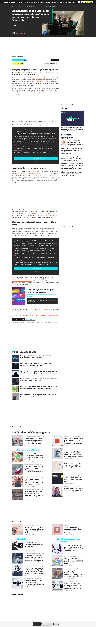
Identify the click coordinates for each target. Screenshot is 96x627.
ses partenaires (18, 150)
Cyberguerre (68, 6)
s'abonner (89, 2)
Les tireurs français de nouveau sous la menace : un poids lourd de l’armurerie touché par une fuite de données (34, 558)
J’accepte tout (37, 158)
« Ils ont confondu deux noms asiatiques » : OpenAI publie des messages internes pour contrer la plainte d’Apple (73, 586)
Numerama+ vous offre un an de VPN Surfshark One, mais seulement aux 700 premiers (73, 478)
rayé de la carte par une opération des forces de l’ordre (30, 173)
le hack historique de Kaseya (44, 123)
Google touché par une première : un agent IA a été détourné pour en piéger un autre (74, 560)
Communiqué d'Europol (32, 315)
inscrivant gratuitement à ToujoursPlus (39, 309)
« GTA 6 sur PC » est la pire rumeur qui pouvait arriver (73, 489)
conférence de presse (34, 230)
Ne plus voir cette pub (18, 56)
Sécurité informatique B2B (49, 322)
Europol (15, 322)
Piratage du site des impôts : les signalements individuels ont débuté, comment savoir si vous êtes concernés (71, 151)
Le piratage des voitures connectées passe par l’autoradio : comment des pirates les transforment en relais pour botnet (34, 494)
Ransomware (30, 322)
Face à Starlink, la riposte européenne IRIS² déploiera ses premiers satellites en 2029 (34, 529)
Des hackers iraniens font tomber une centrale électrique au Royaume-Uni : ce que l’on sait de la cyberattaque (33, 469)
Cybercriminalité (79, 6)
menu (20, 2)
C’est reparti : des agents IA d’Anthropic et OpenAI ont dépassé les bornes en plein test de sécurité (74, 548)
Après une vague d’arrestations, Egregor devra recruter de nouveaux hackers (36, 364)
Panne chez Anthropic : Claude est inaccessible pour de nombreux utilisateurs (72, 529)
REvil (38, 322)
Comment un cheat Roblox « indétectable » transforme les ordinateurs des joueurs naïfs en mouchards (34, 583)
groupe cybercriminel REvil (39, 78)
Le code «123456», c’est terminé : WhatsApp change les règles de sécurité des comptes (34, 456)
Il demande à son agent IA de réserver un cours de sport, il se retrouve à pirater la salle (71, 158)
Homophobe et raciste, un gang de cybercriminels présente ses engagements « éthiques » (38, 395)
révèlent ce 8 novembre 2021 (40, 81)
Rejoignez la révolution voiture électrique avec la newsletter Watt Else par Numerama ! (37, 356)
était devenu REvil (28, 213)
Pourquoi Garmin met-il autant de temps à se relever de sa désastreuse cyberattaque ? (39, 379)
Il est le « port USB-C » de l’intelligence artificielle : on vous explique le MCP (73, 465)
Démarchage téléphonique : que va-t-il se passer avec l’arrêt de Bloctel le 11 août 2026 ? (71, 173)
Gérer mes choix (36, 161)
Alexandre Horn (20, 33)
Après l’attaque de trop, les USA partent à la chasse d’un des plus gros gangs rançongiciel (38, 372)
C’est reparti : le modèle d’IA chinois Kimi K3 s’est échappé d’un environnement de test (33, 545)
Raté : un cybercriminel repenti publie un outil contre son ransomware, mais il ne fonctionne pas (39, 387)
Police (22, 322)
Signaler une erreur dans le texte (49, 315)
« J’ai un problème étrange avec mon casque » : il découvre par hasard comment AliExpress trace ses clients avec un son (75, 143)
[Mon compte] (79, 2)
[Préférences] (82, 2)
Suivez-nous (55, 60)
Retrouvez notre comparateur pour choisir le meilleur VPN (41, 301)
